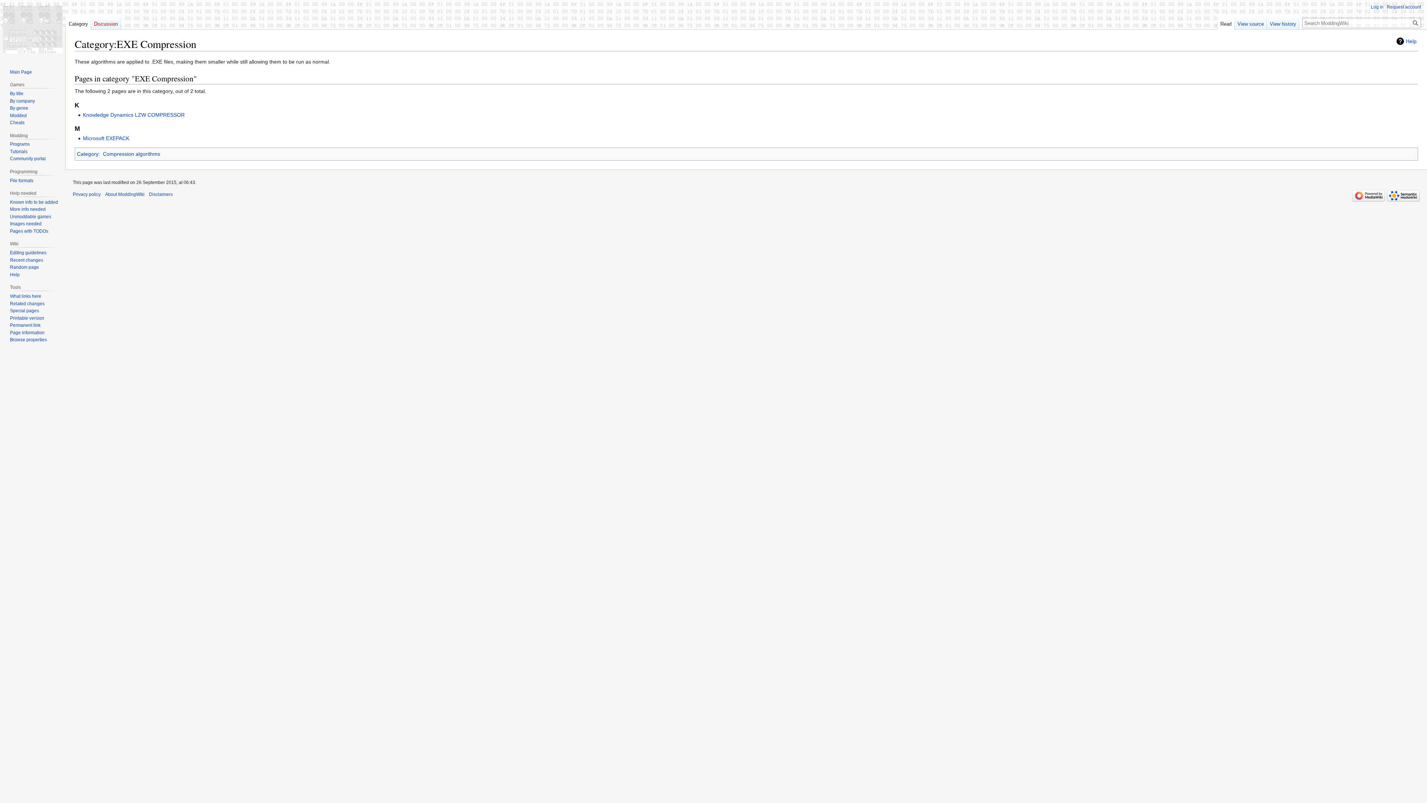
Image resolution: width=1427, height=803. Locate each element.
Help (1411, 41)
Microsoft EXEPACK (106, 138)
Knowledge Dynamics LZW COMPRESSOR (134, 115)
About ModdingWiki (125, 194)
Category (87, 154)
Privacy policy (87, 194)
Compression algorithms (131, 154)
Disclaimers (161, 194)
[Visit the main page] (32, 29)
